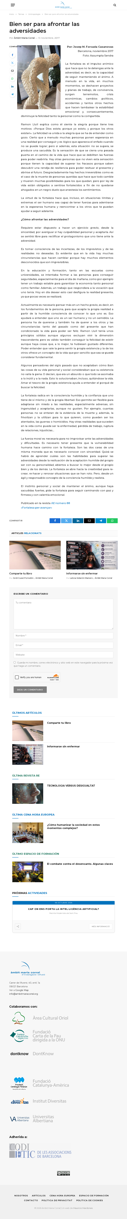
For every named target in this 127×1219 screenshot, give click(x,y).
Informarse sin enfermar (82, 573)
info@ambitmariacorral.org (23, 994)
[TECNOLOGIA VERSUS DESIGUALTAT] (27, 793)
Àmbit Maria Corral (24, 38)
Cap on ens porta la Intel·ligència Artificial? (63, 909)
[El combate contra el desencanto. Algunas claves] (27, 872)
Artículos (39, 1195)
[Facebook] (12, 55)
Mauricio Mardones (83, 1208)
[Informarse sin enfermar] (92, 555)
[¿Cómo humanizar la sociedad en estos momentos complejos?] (27, 832)
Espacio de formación (94, 1195)
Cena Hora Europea (62, 1195)
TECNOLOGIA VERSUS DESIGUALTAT (71, 785)
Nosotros (21, 1195)
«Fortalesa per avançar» (36, 507)
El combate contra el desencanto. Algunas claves (80, 863)
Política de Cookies (89, 1200)
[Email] (12, 71)
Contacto (31, 1200)
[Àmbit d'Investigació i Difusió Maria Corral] (63, 5)
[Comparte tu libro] (35, 555)
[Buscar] (114, 5)
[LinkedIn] (12, 86)
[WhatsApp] (12, 78)
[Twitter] (12, 63)
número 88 (60, 503)
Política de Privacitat (57, 1200)
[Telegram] (12, 94)
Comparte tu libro (20, 573)
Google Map (22, 990)
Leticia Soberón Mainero (81, 578)
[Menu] (13, 5)
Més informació (101, 926)
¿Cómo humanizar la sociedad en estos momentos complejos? (73, 826)
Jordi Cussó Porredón (23, 578)
